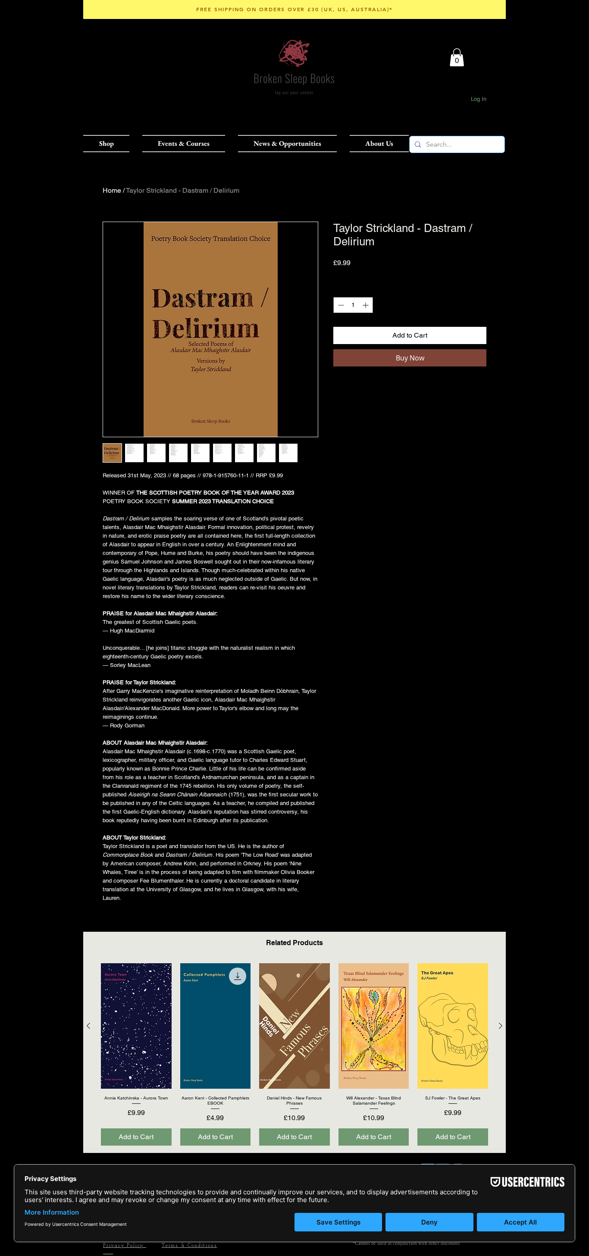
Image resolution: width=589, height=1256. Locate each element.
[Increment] (366, 305)
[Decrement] (340, 305)
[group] (294, 1054)
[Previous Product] (88, 1026)
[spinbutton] (353, 305)
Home (112, 190)
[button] (109, 143)
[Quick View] (136, 1026)
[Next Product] (500, 1026)
